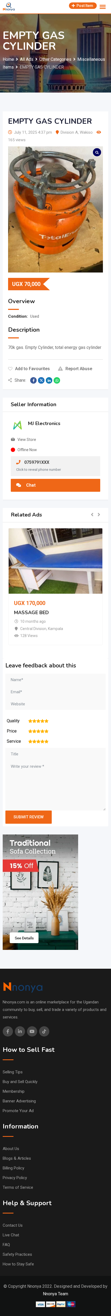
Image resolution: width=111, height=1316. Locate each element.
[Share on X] (41, 380)
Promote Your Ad (18, 1110)
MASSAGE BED (31, 613)
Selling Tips (13, 1072)
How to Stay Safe (18, 1264)
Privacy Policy (15, 1177)
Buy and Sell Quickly (20, 1081)
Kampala (55, 629)
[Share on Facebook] (33, 380)
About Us (11, 1148)
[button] (92, 515)
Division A (69, 132)
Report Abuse (78, 368)
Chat (30, 485)
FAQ (6, 1244)
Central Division (33, 629)
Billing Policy (13, 1168)
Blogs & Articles (17, 1158)
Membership (14, 1091)
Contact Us (13, 1225)
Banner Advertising (19, 1101)
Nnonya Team (55, 1293)
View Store (27, 439)
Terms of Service (18, 1187)
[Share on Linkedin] (49, 380)
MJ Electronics (44, 423)
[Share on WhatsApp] (57, 380)
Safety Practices (17, 1254)
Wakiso (86, 132)
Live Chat (11, 1235)
